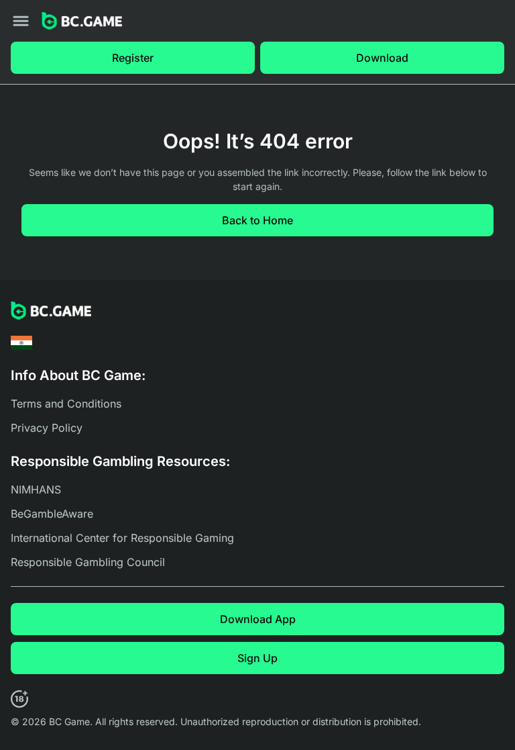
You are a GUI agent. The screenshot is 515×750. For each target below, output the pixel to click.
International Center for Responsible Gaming (122, 538)
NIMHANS (36, 489)
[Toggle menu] (21, 21)
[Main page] (82, 21)
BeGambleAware (52, 513)
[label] (21, 343)
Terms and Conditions (66, 403)
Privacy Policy (46, 427)
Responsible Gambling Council (88, 562)
